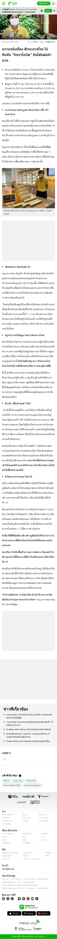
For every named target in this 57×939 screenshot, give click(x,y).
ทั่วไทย (36, 42)
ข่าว (31, 42)
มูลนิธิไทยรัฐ (39, 879)
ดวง (23, 837)
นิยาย (4, 840)
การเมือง (5, 818)
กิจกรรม (5, 879)
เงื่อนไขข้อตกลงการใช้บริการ (12, 888)
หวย (41, 837)
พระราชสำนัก (7, 815)
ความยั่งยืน (6, 824)
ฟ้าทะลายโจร (32, 780)
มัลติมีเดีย (25, 843)
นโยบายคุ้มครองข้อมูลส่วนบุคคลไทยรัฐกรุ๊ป (17, 885)
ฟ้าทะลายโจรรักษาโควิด (11, 785)
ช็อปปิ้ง (5, 866)
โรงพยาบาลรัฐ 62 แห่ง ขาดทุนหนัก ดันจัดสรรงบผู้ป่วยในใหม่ (28, 741)
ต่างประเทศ (43, 818)
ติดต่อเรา (28, 888)
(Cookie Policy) (30, 12)
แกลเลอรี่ (5, 859)
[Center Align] (54, 11)
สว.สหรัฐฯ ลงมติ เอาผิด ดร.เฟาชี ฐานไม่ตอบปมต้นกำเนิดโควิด (28, 729)
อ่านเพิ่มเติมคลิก (12, 12)
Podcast (43, 840)
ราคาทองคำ (43, 821)
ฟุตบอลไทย (25, 853)
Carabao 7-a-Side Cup (30, 859)
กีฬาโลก (24, 856)
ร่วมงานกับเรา (15, 879)
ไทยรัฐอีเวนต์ (7, 869)
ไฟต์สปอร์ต (6, 856)
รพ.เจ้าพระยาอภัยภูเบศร (30, 785)
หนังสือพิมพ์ (26, 834)
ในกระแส (42, 815)
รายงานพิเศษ (7, 834)
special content (18, 780)
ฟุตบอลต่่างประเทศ (9, 853)
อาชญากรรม (6, 821)
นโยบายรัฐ (25, 818)
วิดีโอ (24, 840)
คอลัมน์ (43, 834)
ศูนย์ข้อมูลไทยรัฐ (8, 882)
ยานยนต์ (24, 821)
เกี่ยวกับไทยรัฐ (28, 879)
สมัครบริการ (44, 3)
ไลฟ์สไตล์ (5, 843)
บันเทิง (4, 837)
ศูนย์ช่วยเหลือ (26, 882)
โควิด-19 (6, 780)
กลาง (42, 42)
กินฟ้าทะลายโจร (47, 785)
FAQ (17, 882)
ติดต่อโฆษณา (38, 888)
